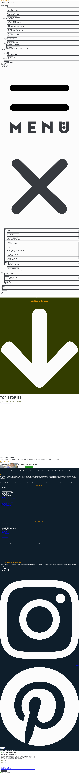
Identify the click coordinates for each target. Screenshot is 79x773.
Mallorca (9, 62)
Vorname (2, 568)
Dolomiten (10, 12)
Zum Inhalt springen (4, 0)
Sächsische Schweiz (13, 31)
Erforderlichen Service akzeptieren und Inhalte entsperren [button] (18, 769)
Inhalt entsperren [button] (6, 768)
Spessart (10, 33)
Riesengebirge (9, 38)
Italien (6, 53)
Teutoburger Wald (13, 34)
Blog (3, 64)
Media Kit (5, 529)
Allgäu (9, 8)
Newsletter (6, 526)
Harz (8, 25)
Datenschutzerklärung (9, 528)
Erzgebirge (10, 23)
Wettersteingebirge (13, 17)
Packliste (5, 523)
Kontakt (4, 524)
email (1, 566)
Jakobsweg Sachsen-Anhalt (16, 26)
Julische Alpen (11, 13)
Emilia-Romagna (12, 54)
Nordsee (7, 58)
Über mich (5, 65)
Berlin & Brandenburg (14, 22)
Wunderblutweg (12, 37)
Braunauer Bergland (13, 46)
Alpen (6, 6)
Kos (8, 52)
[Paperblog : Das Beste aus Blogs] (2, 748)
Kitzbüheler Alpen (13, 14)
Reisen (4, 49)
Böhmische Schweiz (13, 44)
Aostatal (10, 9)
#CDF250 (4, 66)
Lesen (4, 63)
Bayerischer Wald (12, 21)
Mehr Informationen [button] (7, 767)
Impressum (5, 527)
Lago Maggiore (11, 57)
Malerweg (5, 494)
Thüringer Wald (7, 495)
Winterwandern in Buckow (7, 457)
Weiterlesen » (4, 461)
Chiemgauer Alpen (12, 10)
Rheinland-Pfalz (12, 29)
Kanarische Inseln (13, 42)
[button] (39, 147)
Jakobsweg (5, 493)
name (2, 760)
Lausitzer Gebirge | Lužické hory (17, 48)
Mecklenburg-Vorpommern (15, 27)
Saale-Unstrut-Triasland (15, 30)
